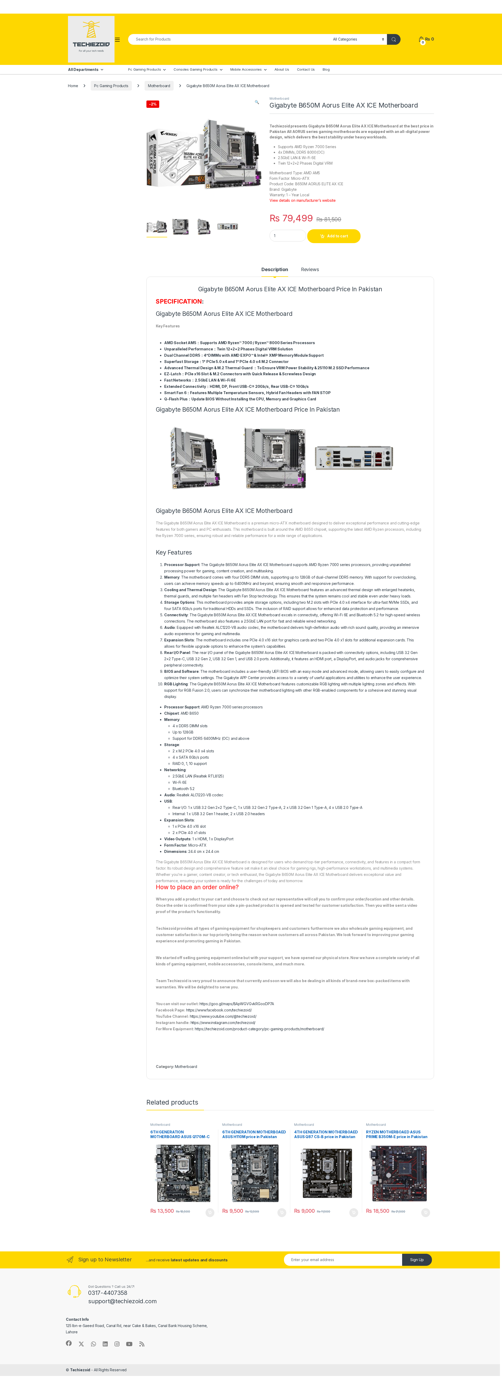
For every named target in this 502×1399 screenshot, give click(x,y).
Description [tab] (274, 269)
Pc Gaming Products (144, 69)
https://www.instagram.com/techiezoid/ (223, 1022)
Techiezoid (80, 1370)
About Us (282, 69)
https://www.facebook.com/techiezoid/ (219, 1010)
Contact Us (306, 69)
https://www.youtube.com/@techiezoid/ (223, 1016)
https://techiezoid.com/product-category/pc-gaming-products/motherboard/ (259, 1029)
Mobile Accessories (246, 69)
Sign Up (417, 1259)
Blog (326, 69)
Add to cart (337, 236)
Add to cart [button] (210, 1212)
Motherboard (159, 85)
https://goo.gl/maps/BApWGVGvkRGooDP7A (236, 1003)
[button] (257, 102)
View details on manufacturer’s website (303, 200)
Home (73, 85)
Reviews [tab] (310, 269)
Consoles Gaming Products (196, 69)
